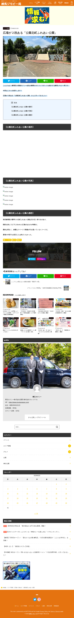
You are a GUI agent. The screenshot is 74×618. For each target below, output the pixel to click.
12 (27, 493)
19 (27, 498)
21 (46, 498)
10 (8, 493)
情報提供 (66, 2)
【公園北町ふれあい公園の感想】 (22, 115)
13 (37, 493)
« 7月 (36, 513)
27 (37, 503)
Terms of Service (55, 611)
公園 (15, 240)
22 (56, 498)
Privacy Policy (44, 611)
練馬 (20, 240)
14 (46, 493)
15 (56, 493)
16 (66, 493)
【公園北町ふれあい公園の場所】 (22, 107)
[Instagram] (41, 259)
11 (17, 493)
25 (17, 503)
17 (8, 498)
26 (27, 503)
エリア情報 (6, 28)
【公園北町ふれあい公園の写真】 (22, 111)
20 (37, 498)
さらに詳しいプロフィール (37, 417)
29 (56, 503)
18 (17, 498)
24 (8, 503)
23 (66, 498)
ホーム (31, 2)
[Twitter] (32, 259)
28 (46, 503)
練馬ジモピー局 (11, 4)
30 (66, 503)
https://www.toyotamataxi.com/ (19, 402)
